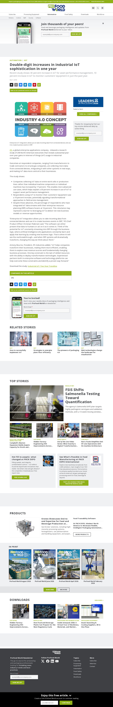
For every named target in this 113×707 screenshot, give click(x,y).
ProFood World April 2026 (68, 581)
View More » (99, 600)
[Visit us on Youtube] (57, 661)
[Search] (98, 8)
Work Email (28, 307)
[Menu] (102, 8)
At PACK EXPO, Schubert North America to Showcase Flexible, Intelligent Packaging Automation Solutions (87, 526)
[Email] (16, 85)
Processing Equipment (89, 620)
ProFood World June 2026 (44, 581)
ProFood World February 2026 (93, 582)
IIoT (25, 60)
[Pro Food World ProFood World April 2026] (68, 564)
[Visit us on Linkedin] (52, 661)
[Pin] (34, 85)
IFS (11, 150)
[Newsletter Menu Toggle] (93, 8)
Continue (66, 703)
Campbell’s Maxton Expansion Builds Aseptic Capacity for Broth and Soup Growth (20, 445)
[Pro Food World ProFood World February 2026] (93, 564)
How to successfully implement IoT (18, 351)
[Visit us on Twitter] (43, 661)
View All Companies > (88, 114)
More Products (82, 534)
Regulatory (69, 386)
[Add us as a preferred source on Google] (39, 85)
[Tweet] (30, 85)
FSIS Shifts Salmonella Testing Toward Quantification (82, 396)
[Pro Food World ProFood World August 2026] (20, 564)
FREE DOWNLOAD (20, 477)
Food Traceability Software (84, 518)
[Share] (20, 85)
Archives (63, 590)
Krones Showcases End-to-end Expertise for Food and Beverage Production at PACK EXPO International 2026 (55, 521)
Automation (15, 60)
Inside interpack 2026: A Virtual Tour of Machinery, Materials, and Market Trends (68, 625)
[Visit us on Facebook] (47, 661)
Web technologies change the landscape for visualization (91, 352)
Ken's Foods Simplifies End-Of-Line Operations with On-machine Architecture (92, 444)
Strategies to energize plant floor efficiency (43, 351)
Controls (84, 439)
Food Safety (61, 439)
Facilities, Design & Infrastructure (16, 440)
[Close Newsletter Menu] (103, 23)
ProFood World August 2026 (20, 581)
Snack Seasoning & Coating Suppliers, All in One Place (90, 625)
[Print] (11, 85)
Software (37, 439)
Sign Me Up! (76, 34)
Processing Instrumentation (68, 620)
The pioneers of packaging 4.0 (68, 351)
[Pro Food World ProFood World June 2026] (44, 564)
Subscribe (50, 590)
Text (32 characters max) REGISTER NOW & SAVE (74, 483)
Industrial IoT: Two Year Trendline (42, 266)
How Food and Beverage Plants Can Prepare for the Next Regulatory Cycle (45, 625)
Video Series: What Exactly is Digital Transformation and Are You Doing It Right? (66, 444)
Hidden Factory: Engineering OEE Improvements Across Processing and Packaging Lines (44, 444)
